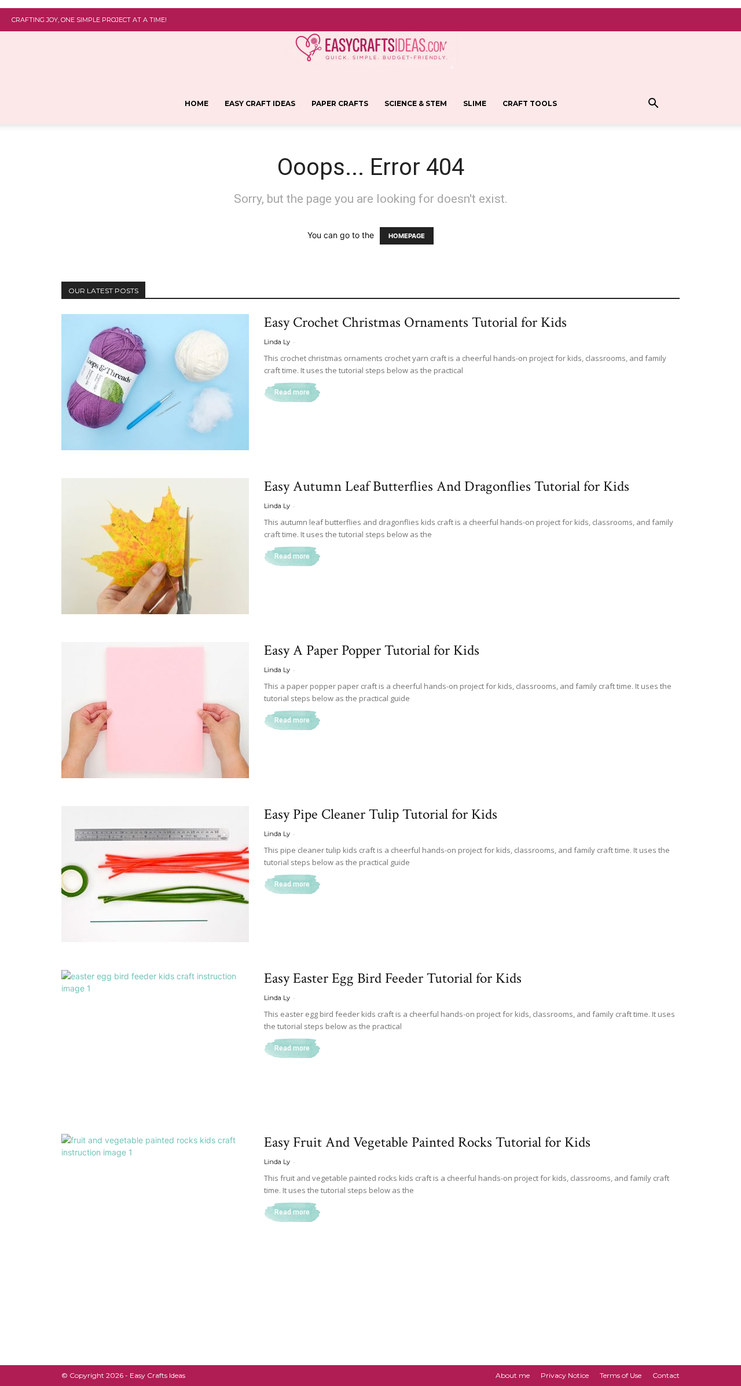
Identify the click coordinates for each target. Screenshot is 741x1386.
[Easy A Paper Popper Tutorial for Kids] (155, 710)
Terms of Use (620, 1375)
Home (196, 103)
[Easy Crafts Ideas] (370, 46)
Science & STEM (415, 103)
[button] (653, 104)
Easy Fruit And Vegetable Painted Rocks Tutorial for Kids (427, 1142)
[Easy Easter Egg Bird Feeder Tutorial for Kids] (155, 1038)
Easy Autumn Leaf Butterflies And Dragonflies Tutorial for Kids (446, 486)
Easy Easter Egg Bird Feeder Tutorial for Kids (393, 978)
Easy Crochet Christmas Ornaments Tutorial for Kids (415, 322)
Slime (474, 103)
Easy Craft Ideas (260, 103)
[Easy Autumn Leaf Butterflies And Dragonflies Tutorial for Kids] (155, 546)
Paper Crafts (339, 103)
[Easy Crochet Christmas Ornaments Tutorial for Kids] (155, 382)
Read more (292, 392)
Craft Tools (529, 103)
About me (513, 1375)
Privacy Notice (565, 1375)
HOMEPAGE (406, 236)
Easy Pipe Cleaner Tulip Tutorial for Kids (380, 814)
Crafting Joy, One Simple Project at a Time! (89, 20)
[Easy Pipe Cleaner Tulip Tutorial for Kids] (155, 874)
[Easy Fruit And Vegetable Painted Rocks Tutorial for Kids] (155, 1202)
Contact (666, 1375)
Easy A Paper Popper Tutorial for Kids (371, 650)
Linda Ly (277, 342)
